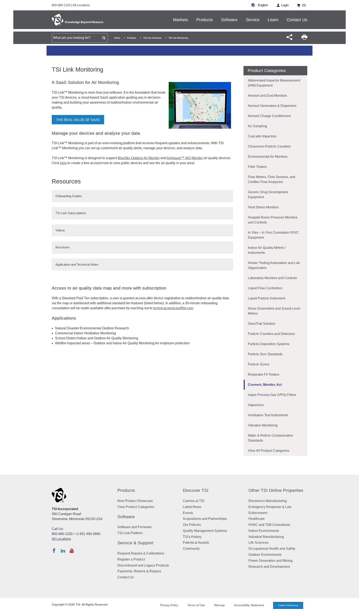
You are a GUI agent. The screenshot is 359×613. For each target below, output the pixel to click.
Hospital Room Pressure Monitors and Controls (273, 220)
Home (117, 38)
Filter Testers (257, 167)
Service (252, 19)
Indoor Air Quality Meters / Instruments (267, 250)
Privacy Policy (169, 605)
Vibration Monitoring (263, 425)
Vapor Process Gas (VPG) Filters (272, 395)
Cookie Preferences (288, 605)
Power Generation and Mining (270, 560)
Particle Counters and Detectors (271, 334)
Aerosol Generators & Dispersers (272, 105)
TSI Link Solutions (152, 38)
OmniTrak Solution (261, 323)
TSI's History (192, 537)
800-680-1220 (61, 5)
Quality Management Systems (205, 530)
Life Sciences (258, 542)
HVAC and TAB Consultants (269, 524)
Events (188, 513)
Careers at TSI (193, 501)
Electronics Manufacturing (267, 501)
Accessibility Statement (249, 605)
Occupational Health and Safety (271, 548)
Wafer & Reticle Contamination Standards (270, 438)
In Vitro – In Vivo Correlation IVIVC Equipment (273, 235)
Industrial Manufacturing (266, 537)
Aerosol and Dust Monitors (267, 95)
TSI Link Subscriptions (70, 213)
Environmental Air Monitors (268, 156)
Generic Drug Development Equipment (268, 194)
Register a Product (131, 559)
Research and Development (269, 566)
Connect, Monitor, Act (265, 384)
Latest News (192, 507)
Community (191, 548)
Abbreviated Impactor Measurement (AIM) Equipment (274, 83)
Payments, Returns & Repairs (139, 571)
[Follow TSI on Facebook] (54, 550)
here (63, 163)
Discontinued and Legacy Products (143, 565)
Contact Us (297, 19)
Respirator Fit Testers (263, 374)
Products (204, 19)
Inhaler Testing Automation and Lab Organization (274, 265)
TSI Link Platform (130, 533)
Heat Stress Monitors (263, 207)
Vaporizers (256, 405)
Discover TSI (195, 490)
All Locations (81, 5)
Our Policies (192, 524)
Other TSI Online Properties (275, 490)
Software (229, 19)
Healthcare (256, 518)
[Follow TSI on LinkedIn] (63, 550)
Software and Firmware (134, 527)
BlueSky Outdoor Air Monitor (139, 158)
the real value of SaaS (78, 120)
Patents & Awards (196, 542)
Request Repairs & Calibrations (140, 553)
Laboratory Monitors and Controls (272, 278)
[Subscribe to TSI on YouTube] (72, 550)
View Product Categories (135, 507)
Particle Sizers (258, 364)
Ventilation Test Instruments (268, 415)
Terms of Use (196, 605)
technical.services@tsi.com (173, 308)
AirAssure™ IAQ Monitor (185, 158)
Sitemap (219, 605)
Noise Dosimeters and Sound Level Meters (274, 311)
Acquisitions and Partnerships (205, 518)
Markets (180, 19)
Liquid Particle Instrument (266, 298)
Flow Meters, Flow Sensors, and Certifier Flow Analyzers (271, 179)
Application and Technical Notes (76, 264)
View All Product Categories (268, 450)
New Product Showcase (135, 501)
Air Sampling (257, 126)
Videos (60, 230)
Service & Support (135, 542)
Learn (273, 19)
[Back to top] (354, 608)
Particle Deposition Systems (268, 344)
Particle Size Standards (265, 354)
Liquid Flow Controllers (265, 288)
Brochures (62, 247)
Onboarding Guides (68, 196)
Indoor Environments (263, 530)
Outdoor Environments (265, 554)
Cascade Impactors (262, 136)
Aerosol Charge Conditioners (269, 116)
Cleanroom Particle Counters (269, 146)
